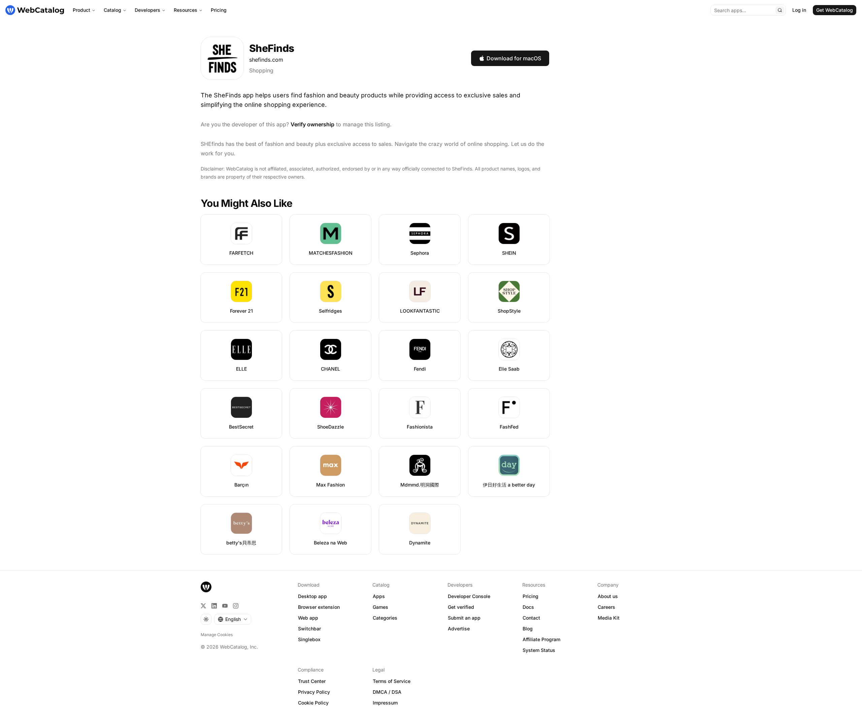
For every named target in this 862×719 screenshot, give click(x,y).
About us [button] (608, 596)
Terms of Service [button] (391, 681)
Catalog (112, 10)
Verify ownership (312, 124)
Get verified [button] (461, 607)
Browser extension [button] (319, 607)
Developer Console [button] (469, 596)
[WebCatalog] (206, 587)
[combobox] (232, 619)
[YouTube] (225, 605)
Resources (185, 10)
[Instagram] (235, 605)
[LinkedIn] (214, 605)
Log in (799, 10)
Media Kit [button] (609, 618)
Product (81, 10)
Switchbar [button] (309, 628)
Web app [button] (308, 618)
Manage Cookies (217, 634)
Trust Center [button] (312, 681)
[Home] (34, 10)
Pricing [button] (530, 596)
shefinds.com (266, 59)
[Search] (780, 10)
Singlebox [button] (309, 639)
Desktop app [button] (312, 596)
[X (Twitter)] (203, 605)
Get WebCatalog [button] (834, 10)
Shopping (261, 70)
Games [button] (380, 607)
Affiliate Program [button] (541, 639)
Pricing (219, 10)
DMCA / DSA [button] (387, 692)
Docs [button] (528, 607)
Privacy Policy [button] (314, 692)
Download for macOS (514, 58)
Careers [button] (606, 607)
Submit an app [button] (464, 618)
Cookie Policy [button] (313, 703)
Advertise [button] (459, 628)
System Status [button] (539, 650)
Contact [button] (531, 618)
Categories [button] (385, 618)
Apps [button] (379, 596)
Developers (147, 10)
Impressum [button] (385, 703)
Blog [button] (528, 628)
